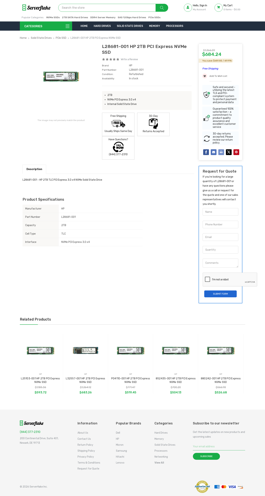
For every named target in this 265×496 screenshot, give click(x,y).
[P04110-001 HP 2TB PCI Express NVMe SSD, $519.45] (130, 350)
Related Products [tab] (35, 319)
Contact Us (84, 438)
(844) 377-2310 (30, 432)
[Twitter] (229, 152)
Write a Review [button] (129, 59)
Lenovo (120, 462)
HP (117, 438)
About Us (83, 432)
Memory (154, 26)
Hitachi (120, 456)
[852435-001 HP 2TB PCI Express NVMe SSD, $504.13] (175, 350)
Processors (174, 26)
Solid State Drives (130, 26)
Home (84, 26)
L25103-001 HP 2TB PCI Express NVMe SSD (40, 380)
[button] (183, 486)
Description (34, 169)
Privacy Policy (86, 456)
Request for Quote (88, 468)
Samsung (121, 450)
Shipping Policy (86, 450)
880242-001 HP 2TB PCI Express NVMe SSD (221, 380)
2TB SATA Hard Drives (75, 17)
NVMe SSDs (53, 17)
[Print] (221, 152)
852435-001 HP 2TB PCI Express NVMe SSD (176, 380)
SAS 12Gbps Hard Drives (132, 17)
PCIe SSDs (154, 17)
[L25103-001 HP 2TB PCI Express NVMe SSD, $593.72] (40, 350)
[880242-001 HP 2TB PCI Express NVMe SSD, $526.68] (220, 350)
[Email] (214, 152)
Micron (119, 444)
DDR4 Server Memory (102, 17)
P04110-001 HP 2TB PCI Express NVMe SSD (130, 380)
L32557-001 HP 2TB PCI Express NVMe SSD (85, 380)
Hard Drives (102, 26)
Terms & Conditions (89, 462)
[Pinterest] (236, 152)
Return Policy (85, 444)
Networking (161, 456)
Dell (118, 432)
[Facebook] (206, 152)
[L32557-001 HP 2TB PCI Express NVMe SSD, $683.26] (85, 350)
